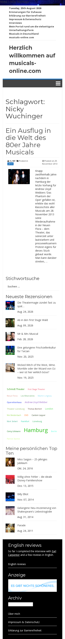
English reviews (17, 564)
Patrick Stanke (13, 438)
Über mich (14, 613)
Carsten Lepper (38, 415)
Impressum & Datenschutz (25, 19)
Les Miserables (27, 396)
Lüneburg (37, 421)
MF (14, 160)
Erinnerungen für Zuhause (25, 12)
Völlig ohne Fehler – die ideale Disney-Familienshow (34, 478)
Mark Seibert (12, 421)
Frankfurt (25, 421)
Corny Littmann (14, 431)
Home (3, 1)
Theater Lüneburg (16, 408)
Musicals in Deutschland (24, 33)
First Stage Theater (36, 389)
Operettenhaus (14, 402)
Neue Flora (12, 395)
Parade (21, 525)
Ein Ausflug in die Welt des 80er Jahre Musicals (28, 141)
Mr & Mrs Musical (27, 333)
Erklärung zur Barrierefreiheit (27, 15)
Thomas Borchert (35, 409)
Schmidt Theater (16, 389)
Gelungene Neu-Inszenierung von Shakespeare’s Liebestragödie (36, 509)
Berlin (54, 431)
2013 (10, 164)
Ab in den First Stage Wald (32, 320)
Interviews (15, 22)
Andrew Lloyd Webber (36, 402)
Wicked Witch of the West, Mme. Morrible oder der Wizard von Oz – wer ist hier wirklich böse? (36, 368)
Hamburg (36, 430)
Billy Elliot (22, 494)
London (49, 408)
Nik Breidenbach (14, 415)
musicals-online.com (21, 37)
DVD (26, 415)
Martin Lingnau (45, 396)
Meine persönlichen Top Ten (31, 451)
